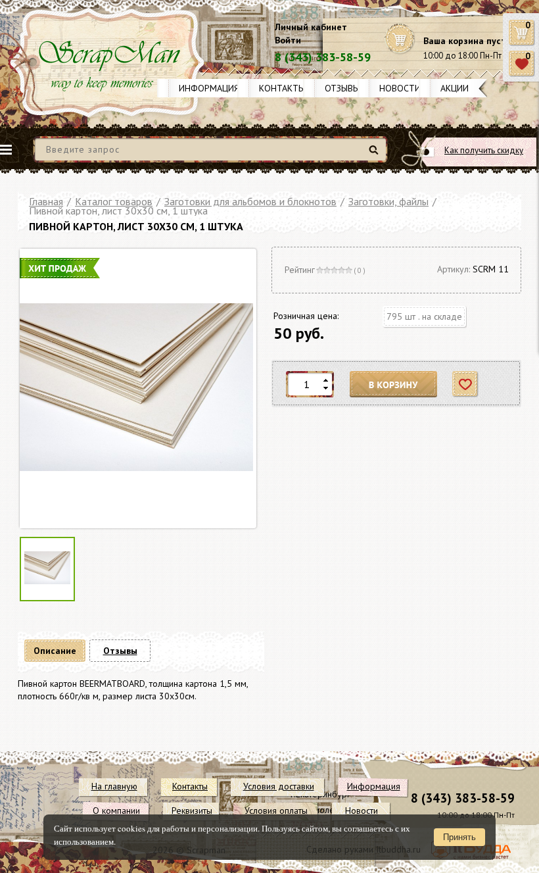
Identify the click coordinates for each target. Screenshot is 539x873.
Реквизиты (192, 810)
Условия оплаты (276, 810)
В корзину (394, 384)
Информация (209, 88)
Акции (454, 88)
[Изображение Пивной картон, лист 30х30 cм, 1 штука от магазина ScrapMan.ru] (136, 388)
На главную (114, 786)
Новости (400, 88)
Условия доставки (278, 786)
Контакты (282, 88)
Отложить (465, 384)
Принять (459, 837)
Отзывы (342, 88)
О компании (116, 810)
